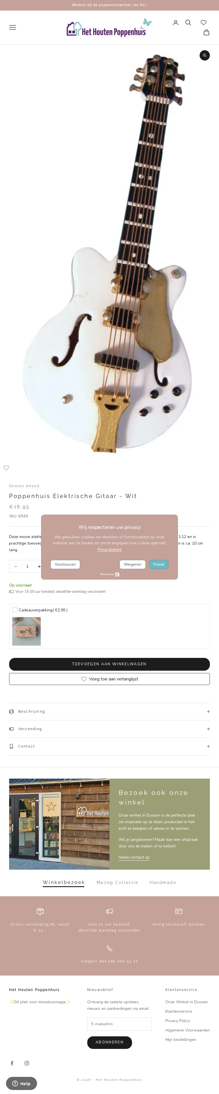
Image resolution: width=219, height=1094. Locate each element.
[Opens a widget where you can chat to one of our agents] (21, 1084)
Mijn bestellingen (180, 1039)
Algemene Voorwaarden (187, 1030)
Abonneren (110, 1042)
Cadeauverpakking (43, 610)
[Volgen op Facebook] (12, 1063)
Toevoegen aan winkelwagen (109, 664)
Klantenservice (178, 1011)
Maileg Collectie (117, 882)
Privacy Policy (177, 1021)
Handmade (163, 882)
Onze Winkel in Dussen (186, 1002)
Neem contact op (134, 857)
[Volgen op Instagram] (27, 1063)
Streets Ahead (24, 486)
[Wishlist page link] (203, 22)
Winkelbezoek (64, 882)
